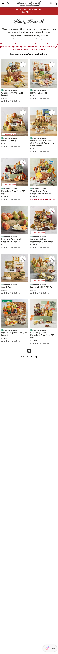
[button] (29, 11)
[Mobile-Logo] (29, 3)
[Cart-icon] (55, 3)
